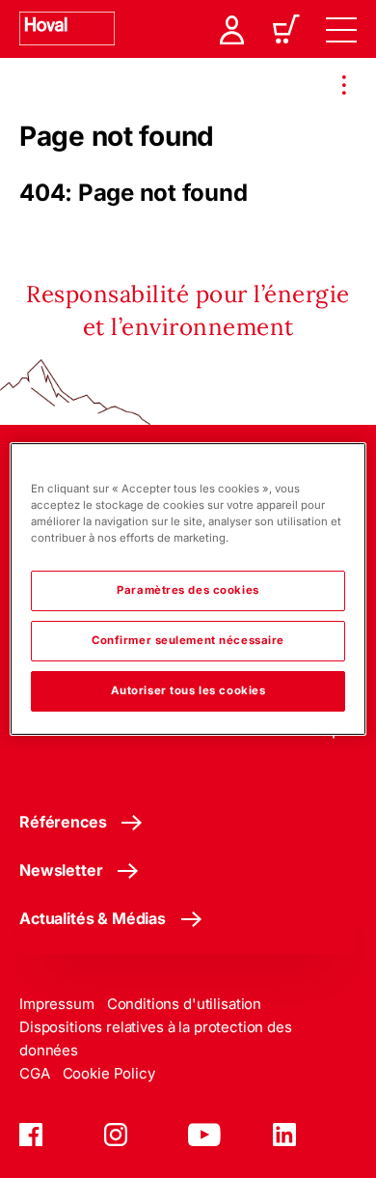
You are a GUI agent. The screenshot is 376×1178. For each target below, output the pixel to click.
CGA (34, 1073)
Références (62, 821)
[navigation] (341, 29)
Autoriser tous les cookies (188, 690)
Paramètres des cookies (188, 590)
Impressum (56, 1004)
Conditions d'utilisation (184, 1004)
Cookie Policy (109, 1073)
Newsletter (60, 870)
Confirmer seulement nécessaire (188, 640)
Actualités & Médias (92, 918)
